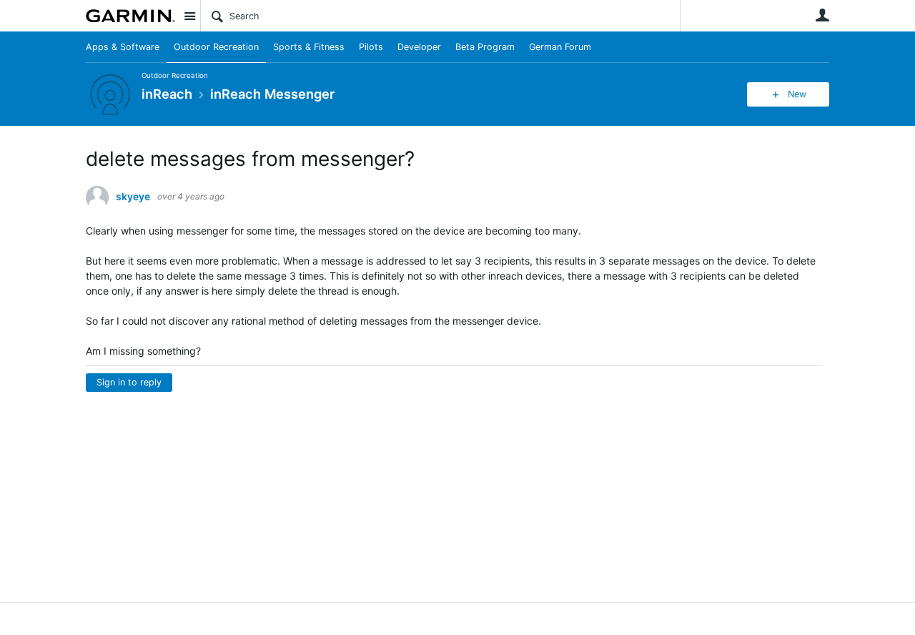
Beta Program (485, 46)
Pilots (371, 46)
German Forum (560, 46)
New (797, 94)
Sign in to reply (129, 382)
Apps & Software (122, 46)
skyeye (133, 196)
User (822, 15)
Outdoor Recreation (216, 46)
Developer (419, 46)
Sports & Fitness (309, 46)
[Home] (130, 15)
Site (189, 15)
